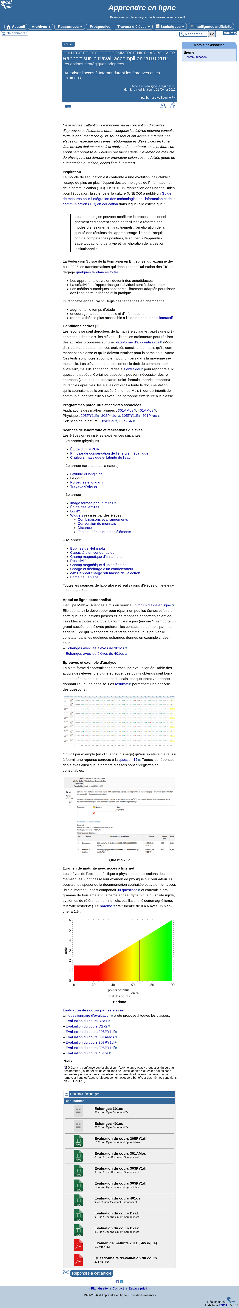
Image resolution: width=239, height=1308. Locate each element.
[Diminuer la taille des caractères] (173, 107)
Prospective (99, 27)
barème (106, 906)
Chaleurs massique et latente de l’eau (100, 457)
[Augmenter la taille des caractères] (163, 107)
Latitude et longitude (86, 474)
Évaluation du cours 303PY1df (90, 1042)
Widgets (76, 515)
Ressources (70, 27)
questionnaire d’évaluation (89, 1015)
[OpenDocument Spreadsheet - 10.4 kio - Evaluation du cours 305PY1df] (78, 1190)
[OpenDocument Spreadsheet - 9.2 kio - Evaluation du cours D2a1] (78, 1220)
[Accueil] (6, 8)
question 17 (128, 760)
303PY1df (109, 416)
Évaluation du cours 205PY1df (90, 1032)
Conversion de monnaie (97, 524)
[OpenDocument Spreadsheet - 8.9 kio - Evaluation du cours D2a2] (78, 1235)
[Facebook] (117, 1282)
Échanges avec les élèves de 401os (95, 653)
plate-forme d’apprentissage (137, 342)
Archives (41, 27)
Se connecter (17, 33)
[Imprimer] (68, 107)
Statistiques (172, 27)
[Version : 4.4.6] (230, 1302)
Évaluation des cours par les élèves (93, 1010)
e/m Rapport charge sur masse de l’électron (105, 573)
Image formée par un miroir (91, 503)
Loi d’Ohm (78, 511)
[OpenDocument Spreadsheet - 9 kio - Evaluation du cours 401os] (78, 1205)
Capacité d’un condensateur (93, 552)
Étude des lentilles (85, 507)
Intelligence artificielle (213, 27)
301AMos (125, 410)
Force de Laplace (84, 577)
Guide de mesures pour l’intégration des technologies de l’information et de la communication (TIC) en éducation (119, 198)
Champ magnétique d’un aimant (96, 557)
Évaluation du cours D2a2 (86, 1026)
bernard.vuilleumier (159, 97)
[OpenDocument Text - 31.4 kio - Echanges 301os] (78, 1115)
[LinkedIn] (121, 1282)
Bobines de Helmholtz (87, 548)
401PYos (149, 416)
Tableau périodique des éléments (104, 532)
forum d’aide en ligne (154, 605)
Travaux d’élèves (133, 27)
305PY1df (130, 416)
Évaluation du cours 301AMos (90, 1037)
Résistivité (78, 561)
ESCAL (224, 1305)
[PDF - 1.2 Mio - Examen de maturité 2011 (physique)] (78, 1250)
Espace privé (138, 1288)
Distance (85, 528)
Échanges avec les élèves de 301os (95, 648)
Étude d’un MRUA (84, 449)
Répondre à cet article (91, 1273)
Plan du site (99, 1288)
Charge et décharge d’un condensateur (101, 569)
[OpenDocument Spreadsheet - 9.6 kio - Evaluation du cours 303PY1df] (78, 1175)
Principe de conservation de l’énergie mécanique (109, 453)
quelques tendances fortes (97, 272)
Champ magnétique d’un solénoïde (98, 565)
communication (197, 57)
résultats (122, 684)
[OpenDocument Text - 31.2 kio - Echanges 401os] (78, 1130)
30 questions (127, 890)
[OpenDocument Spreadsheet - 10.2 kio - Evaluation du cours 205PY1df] (78, 1145)
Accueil (18, 27)
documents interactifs (157, 318)
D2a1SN (107, 421)
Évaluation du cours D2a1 (86, 1021)
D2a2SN (126, 421)
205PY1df (89, 416)
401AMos (145, 410)
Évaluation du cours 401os (87, 1053)
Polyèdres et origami (86, 482)
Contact (119, 1288)
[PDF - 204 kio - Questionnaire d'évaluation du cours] (78, 1265)
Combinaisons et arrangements (103, 519)
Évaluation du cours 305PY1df (90, 1048)
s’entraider (132, 369)
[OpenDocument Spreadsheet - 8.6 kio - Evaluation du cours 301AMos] (78, 1160)
